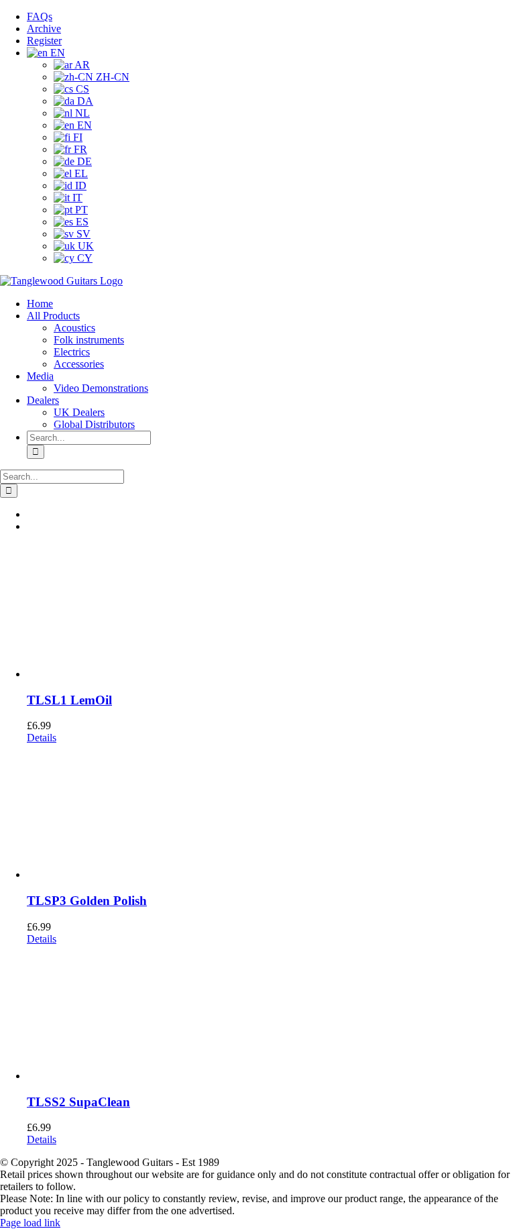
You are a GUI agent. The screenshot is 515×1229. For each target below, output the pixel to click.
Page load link (30, 1222)
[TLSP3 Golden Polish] (271, 812)
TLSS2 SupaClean (78, 1102)
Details (41, 737)
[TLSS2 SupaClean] (271, 1013)
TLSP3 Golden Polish (87, 901)
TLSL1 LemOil (69, 700)
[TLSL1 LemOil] (271, 611)
